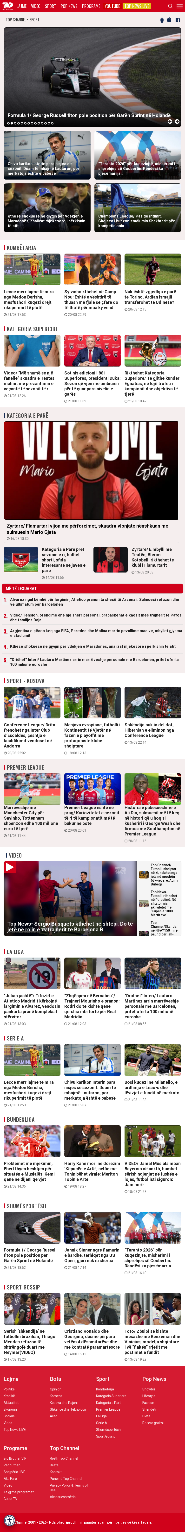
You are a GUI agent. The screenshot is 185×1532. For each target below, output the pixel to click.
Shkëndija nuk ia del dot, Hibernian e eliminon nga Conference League (149, 733)
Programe (91, 6)
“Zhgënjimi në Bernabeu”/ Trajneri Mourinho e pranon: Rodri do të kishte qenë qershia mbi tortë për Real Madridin (92, 1009)
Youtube (112, 6)
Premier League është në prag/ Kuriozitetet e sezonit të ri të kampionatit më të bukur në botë (91, 818)
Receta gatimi (153, 1423)
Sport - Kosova (26, 681)
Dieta (146, 1416)
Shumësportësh (26, 1206)
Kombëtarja (21, 247)
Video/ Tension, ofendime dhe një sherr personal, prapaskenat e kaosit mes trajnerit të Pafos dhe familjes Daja (96, 617)
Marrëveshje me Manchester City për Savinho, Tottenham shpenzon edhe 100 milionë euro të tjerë (31, 821)
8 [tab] (32, 123)
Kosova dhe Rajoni (64, 1403)
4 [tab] (18, 123)
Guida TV (10, 1499)
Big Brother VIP (15, 1458)
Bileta (54, 1465)
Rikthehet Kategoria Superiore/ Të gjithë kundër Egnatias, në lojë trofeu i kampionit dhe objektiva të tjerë (152, 386)
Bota (55, 1379)
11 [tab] (42, 123)
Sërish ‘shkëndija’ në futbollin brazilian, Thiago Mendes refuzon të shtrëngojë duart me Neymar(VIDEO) (29, 1345)
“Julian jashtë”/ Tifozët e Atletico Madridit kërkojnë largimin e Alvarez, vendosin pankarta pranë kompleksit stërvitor (32, 1009)
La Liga (15, 951)
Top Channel (64, 1448)
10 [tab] (39, 123)
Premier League (25, 767)
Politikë (9, 1389)
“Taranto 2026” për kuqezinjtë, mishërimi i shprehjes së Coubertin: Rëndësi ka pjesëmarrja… (149, 1261)
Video (35, 6)
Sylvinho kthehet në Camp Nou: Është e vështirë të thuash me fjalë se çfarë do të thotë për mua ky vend (91, 303)
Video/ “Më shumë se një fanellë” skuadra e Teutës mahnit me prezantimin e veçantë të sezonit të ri (29, 384)
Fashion (148, 1403)
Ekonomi (10, 1409)
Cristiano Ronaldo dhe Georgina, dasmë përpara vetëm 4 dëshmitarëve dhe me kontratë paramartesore (92, 1342)
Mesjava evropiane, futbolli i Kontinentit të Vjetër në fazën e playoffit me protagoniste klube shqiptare (92, 738)
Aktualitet (11, 1403)
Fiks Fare (10, 1479)
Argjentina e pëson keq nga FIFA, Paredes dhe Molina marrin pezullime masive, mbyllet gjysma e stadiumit (96, 633)
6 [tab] (25, 123)
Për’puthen (12, 1465)
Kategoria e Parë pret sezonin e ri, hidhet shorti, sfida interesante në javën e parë (64, 563)
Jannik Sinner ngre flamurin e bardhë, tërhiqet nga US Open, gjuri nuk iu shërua (91, 1258)
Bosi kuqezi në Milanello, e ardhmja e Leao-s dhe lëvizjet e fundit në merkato (152, 1091)
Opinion (55, 1389)
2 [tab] (12, 123)
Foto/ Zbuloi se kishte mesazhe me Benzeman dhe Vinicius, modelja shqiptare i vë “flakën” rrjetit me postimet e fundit (152, 1345)
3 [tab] (15, 123)
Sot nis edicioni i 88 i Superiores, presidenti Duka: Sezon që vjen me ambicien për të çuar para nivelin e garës (92, 386)
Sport (50, 6)
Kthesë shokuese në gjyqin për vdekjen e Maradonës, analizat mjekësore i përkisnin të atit (93, 646)
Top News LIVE (137, 6)
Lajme (21, 6)
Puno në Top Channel (66, 1479)
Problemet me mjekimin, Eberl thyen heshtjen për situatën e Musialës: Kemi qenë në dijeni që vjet (29, 1174)
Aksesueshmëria (63, 1497)
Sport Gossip (23, 1287)
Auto (53, 1416)
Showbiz (149, 1389)
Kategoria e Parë (28, 415)
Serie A (15, 1038)
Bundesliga (21, 1119)
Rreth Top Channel (64, 1458)
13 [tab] (49, 123)
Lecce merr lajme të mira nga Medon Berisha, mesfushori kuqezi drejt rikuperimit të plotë (29, 303)
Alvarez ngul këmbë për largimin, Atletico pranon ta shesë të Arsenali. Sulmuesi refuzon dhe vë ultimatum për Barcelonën (94, 602)
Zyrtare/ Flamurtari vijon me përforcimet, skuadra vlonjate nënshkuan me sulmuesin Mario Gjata (87, 532)
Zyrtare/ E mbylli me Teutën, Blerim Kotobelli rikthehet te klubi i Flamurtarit (153, 560)
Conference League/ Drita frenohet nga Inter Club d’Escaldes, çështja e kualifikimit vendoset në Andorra (29, 738)
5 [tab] (22, 123)
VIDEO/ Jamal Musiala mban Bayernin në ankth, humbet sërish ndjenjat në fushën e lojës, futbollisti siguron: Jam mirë (153, 1177)
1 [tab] (8, 123)
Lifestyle (148, 1396)
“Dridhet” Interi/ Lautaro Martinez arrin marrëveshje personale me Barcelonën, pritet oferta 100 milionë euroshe (94, 662)
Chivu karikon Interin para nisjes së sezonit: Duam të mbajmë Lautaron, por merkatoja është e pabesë (90, 1093)
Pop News (69, 6)
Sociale (9, 1416)
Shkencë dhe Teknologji (68, 1409)
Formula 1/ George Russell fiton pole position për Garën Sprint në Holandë (30, 1258)
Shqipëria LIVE (14, 1472)
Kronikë (9, 1396)
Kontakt (56, 1472)
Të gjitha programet (19, 1492)
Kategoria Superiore (32, 329)
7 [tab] (28, 123)
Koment (56, 1396)
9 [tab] (35, 123)
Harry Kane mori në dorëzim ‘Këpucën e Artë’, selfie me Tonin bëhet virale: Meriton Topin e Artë (92, 1174)
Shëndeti (149, 1409)
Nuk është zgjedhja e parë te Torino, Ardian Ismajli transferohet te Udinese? (150, 300)
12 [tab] (45, 123)
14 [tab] (52, 123)
